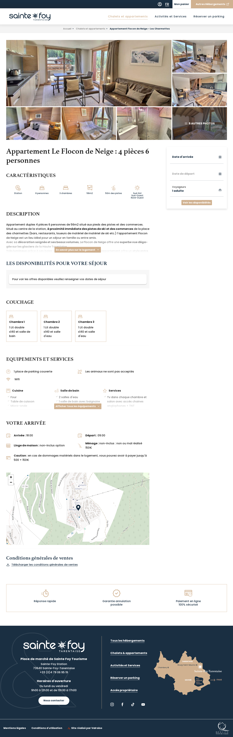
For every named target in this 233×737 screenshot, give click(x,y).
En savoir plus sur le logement (75, 250)
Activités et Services (171, 16)
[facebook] (122, 704)
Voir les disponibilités (197, 202)
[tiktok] (133, 704)
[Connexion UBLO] (3, 734)
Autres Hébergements (210, 4)
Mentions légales (14, 728)
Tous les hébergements (127, 641)
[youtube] (143, 704)
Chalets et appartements (128, 16)
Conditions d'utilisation (46, 728)
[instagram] (112, 704)
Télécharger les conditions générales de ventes (44, 565)
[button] (80, 511)
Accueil (67, 28)
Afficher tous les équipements (76, 406)
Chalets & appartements (128, 653)
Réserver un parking (209, 16)
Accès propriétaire (124, 690)
